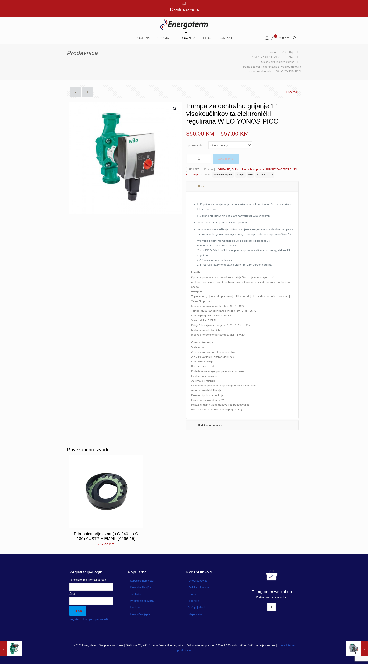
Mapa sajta (195, 614)
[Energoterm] (184, 24)
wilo (250, 174)
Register (74, 619)
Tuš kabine (136, 594)
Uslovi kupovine (197, 580)
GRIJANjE (288, 52)
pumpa (240, 174)
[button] (175, 109)
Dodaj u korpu (225, 158)
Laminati (135, 607)
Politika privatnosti (199, 587)
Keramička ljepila (140, 614)
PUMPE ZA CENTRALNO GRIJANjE (272, 56)
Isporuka (193, 600)
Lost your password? (95, 619)
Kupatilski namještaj (142, 580)
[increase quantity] (207, 159)
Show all (293, 91)
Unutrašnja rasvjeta (142, 600)
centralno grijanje (223, 174)
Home (272, 52)
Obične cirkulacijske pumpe (277, 61)
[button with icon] (271, 607)
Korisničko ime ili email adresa (87, 579)
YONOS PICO (265, 174)
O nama (193, 594)
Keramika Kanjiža (140, 587)
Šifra (72, 593)
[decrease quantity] (190, 159)
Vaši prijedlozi (196, 607)
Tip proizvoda (194, 145)
